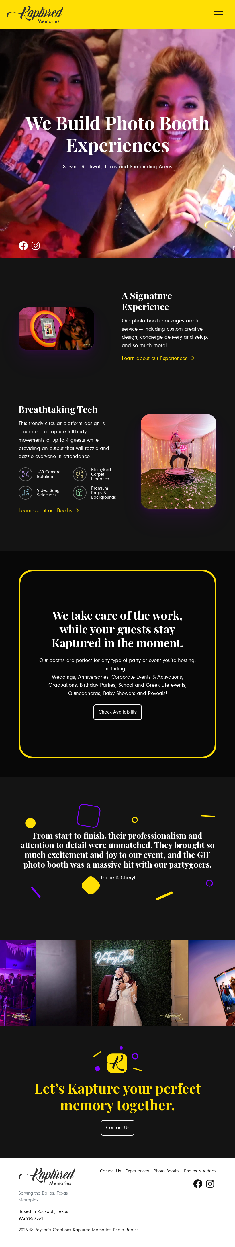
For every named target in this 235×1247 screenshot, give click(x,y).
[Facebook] (24, 247)
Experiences (137, 1171)
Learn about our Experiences (155, 358)
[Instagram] (36, 247)
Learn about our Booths (46, 510)
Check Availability (118, 712)
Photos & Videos (200, 1171)
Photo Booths (166, 1171)
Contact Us (117, 1128)
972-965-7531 (31, 1218)
